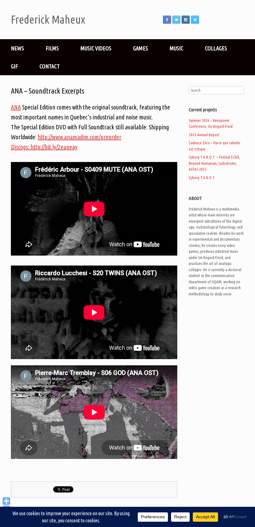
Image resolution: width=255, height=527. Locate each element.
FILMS (52, 48)
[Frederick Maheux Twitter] (176, 20)
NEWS (17, 48)
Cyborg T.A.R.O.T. (202, 177)
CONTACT (49, 66)
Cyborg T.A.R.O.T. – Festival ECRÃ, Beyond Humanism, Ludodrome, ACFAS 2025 (214, 163)
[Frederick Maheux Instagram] (186, 20)
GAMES (140, 48)
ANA (16, 107)
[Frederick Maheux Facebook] (167, 20)
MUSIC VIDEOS (96, 48)
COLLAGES (216, 48)
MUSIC (176, 48)
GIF (14, 66)
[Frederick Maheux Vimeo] (195, 20)
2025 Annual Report (204, 134)
